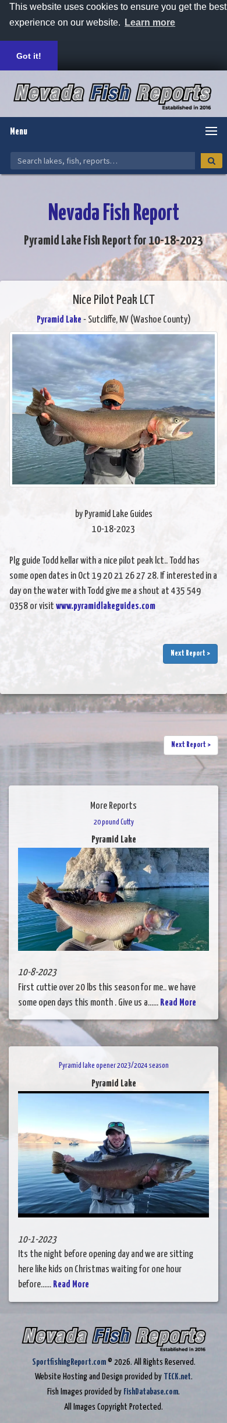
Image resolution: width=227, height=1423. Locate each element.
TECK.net (177, 1376)
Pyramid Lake (59, 320)
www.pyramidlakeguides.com (105, 606)
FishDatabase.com (150, 1391)
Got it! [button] (28, 56)
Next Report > (190, 653)
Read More (178, 1003)
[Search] (211, 160)
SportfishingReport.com (69, 1362)
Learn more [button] (150, 22)
